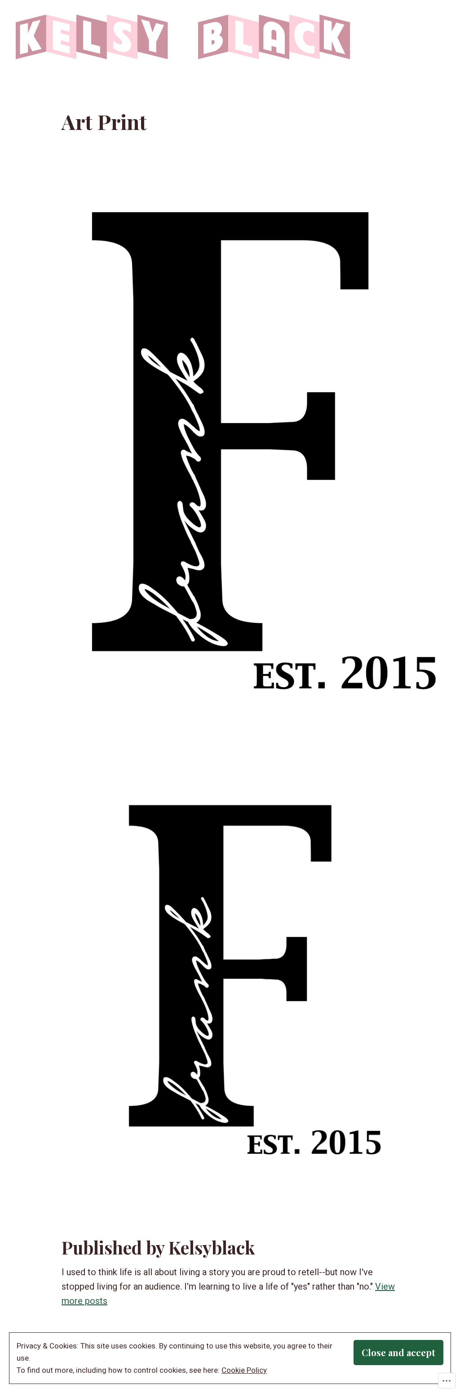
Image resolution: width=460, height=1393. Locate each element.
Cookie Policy (244, 1370)
